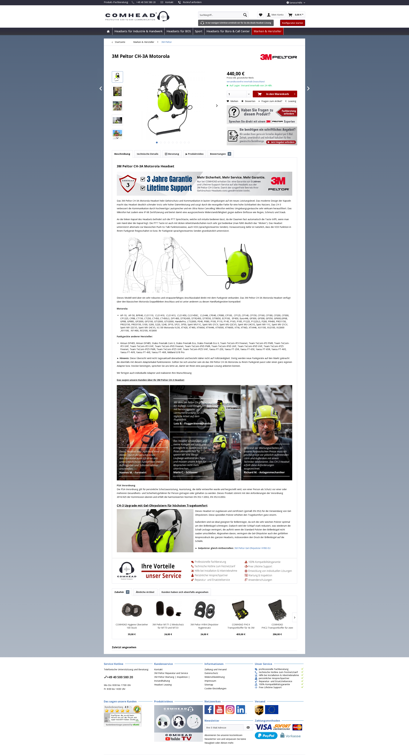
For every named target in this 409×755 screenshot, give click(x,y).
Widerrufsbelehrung (214, 676)
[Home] (108, 31)
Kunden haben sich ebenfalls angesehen (185, 592)
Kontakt (169, 2)
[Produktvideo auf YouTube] (178, 723)
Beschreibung (122, 153)
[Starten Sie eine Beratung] (262, 114)
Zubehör (121, 592)
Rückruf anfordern (192, 2)
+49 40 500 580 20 (146, 2)
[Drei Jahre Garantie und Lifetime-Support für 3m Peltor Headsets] (204, 184)
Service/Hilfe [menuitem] (296, 2)
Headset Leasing (163, 684)
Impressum (210, 680)
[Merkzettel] (260, 15)
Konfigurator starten (292, 22)
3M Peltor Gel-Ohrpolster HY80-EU (252, 548)
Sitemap (208, 684)
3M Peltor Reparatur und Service (171, 673)
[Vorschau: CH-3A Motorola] (117, 76)
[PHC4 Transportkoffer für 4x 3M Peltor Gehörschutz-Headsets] (241, 610)
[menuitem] (223, 15)
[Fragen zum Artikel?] (262, 136)
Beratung (173, 153)
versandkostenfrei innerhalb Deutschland (246, 81)
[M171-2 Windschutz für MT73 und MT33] (168, 610)
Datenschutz (211, 673)
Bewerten (250, 101)
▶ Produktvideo (195, 153)
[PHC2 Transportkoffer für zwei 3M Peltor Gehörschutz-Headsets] (277, 610)
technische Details (147, 153)
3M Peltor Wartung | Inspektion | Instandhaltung (172, 678)
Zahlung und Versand (215, 669)
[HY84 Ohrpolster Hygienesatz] (204, 610)
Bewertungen (220, 153)
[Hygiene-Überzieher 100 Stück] (131, 610)
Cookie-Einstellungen (215, 688)
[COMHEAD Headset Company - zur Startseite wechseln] (142, 16)
